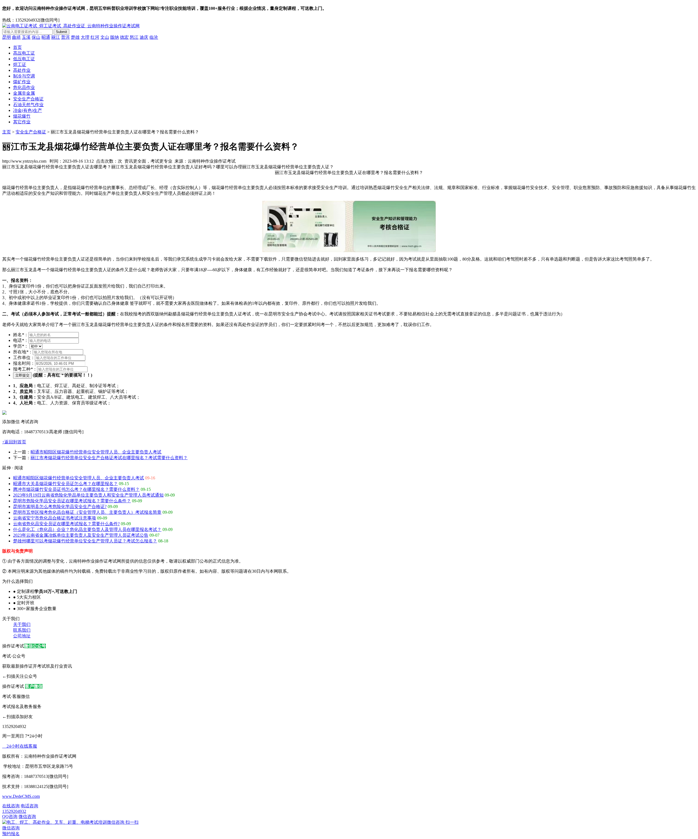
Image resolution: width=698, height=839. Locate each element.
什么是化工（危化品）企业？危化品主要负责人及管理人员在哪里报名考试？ (87, 529)
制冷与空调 (24, 76)
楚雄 (75, 37)
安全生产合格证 (28, 99)
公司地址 (22, 636)
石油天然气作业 (28, 104)
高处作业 (22, 70)
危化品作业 (24, 87)
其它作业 (22, 122)
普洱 (65, 37)
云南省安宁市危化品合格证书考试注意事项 (54, 518)
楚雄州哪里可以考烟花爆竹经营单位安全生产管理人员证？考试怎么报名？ (85, 541)
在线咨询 (11, 806)
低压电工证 (24, 58)
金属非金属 (24, 93)
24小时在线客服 (19, 746)
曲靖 (16, 37)
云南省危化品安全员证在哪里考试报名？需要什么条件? (66, 523)
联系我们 (22, 630)
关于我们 (22, 624)
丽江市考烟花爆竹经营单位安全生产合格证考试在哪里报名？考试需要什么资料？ (109, 457)
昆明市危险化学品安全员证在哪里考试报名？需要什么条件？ (72, 500)
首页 (17, 47)
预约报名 (11, 833)
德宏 (124, 37)
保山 (36, 37)
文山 (104, 37)
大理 (85, 37)
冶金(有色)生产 (27, 110)
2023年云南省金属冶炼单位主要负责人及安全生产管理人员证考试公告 (80, 535)
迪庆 (144, 37)
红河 (95, 37)
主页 (6, 132)
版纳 (114, 37)
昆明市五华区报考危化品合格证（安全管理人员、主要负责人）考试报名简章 (87, 512)
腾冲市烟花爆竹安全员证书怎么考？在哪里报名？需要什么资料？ (76, 489)
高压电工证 (24, 53)
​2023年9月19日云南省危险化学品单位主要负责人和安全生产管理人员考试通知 (88, 495)
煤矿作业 (22, 81)
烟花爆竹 (22, 116)
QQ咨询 (9, 816)
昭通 (45, 37)
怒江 (134, 37)
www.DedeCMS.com (21, 796)
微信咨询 (70, 822)
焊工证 (19, 64)
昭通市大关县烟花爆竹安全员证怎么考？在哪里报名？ (65, 483)
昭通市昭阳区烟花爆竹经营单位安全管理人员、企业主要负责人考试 (96, 452)
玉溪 (26, 37)
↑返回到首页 (14, 442)
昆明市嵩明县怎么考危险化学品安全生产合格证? (60, 506)
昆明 (6, 37)
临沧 (153, 37)
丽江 (55, 37)
